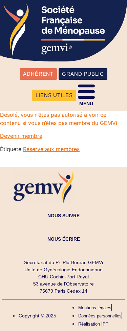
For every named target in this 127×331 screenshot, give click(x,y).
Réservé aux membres (51, 149)
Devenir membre (21, 135)
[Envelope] (64, 249)
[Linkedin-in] (64, 226)
